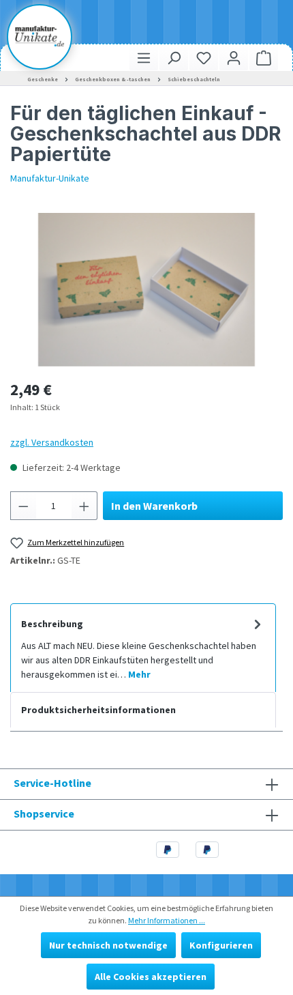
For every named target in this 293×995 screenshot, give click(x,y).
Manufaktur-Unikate (49, 178)
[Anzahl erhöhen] (84, 505)
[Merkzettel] (204, 57)
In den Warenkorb (154, 506)
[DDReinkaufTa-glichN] (146, 289)
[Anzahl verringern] (23, 505)
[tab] (143, 647)
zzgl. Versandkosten (51, 442)
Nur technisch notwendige (108, 945)
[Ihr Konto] (234, 57)
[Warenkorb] (264, 57)
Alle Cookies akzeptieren (150, 976)
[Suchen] (174, 57)
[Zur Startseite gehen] (39, 36)
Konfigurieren (221, 945)
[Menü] (144, 57)
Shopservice (44, 813)
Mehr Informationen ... (166, 920)
